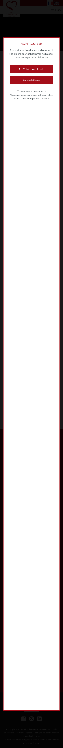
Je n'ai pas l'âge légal (31, 69)
